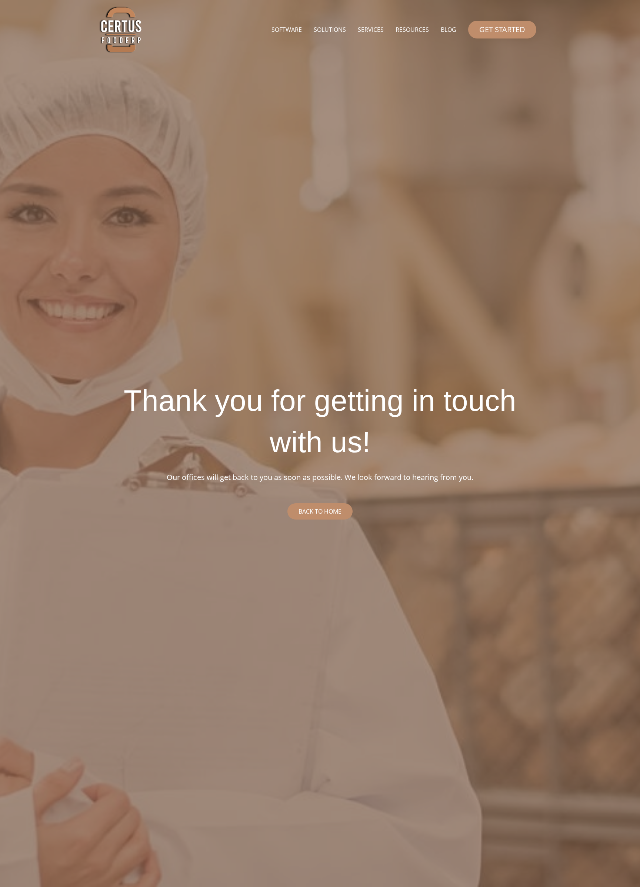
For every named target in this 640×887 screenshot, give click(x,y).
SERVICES (371, 30)
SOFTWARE (286, 30)
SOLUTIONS (330, 30)
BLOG (448, 30)
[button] (502, 29)
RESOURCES (412, 30)
